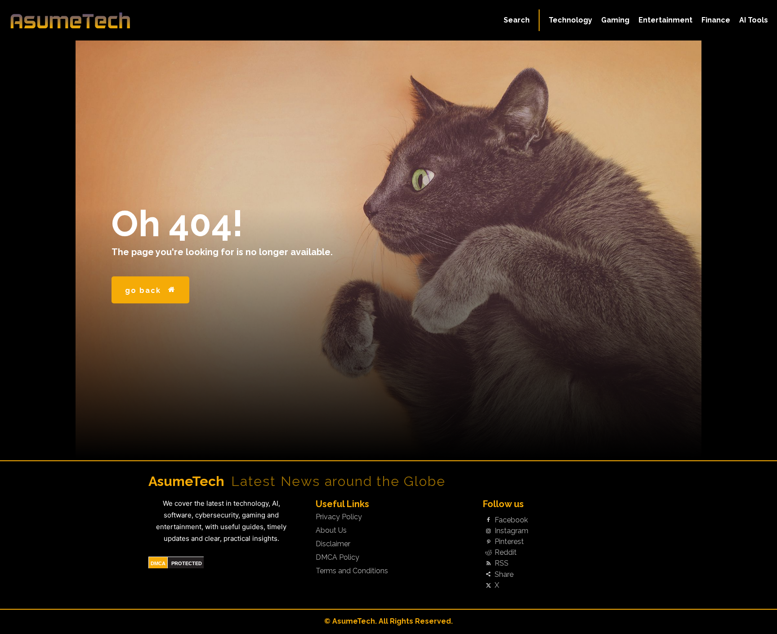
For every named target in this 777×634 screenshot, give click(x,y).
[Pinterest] (488, 542)
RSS (502, 563)
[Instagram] (488, 531)
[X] (488, 585)
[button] (517, 20)
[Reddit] (488, 553)
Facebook (511, 520)
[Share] (488, 574)
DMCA (158, 563)
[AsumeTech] (93, 20)
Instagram (511, 531)
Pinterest (509, 541)
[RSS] (488, 563)
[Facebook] (488, 520)
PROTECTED (186, 563)
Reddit (506, 552)
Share (504, 574)
